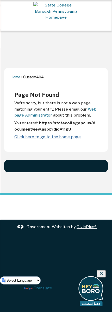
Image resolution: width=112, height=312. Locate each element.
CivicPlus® (87, 226)
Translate (43, 288)
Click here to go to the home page (47, 136)
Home (15, 77)
